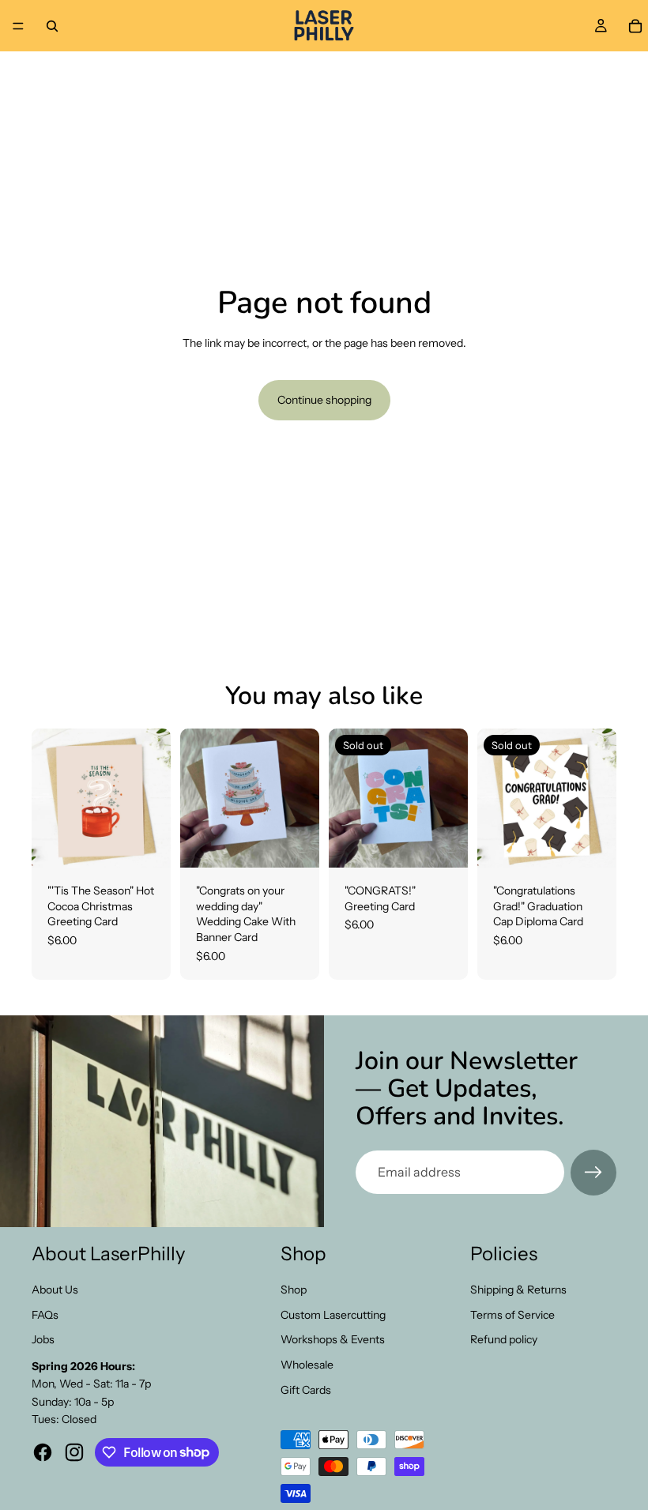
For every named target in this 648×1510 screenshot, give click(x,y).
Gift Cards (306, 1390)
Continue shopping (324, 400)
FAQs (45, 1315)
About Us (55, 1289)
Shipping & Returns (518, 1289)
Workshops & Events (333, 1339)
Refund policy (503, 1339)
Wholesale (307, 1364)
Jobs (43, 1339)
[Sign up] (593, 1173)
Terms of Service (512, 1315)
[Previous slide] (197, 798)
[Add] (146, 843)
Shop (294, 1289)
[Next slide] (301, 798)
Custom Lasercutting (333, 1315)
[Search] (52, 26)
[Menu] (18, 26)
